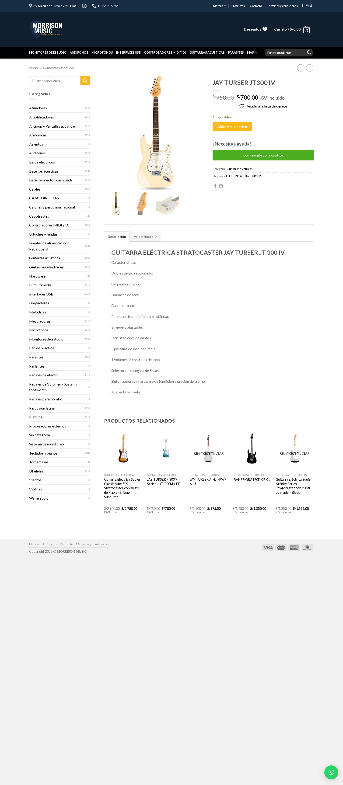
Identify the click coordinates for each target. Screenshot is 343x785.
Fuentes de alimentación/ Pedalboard (49, 246)
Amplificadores (41, 117)
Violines (35, 489)
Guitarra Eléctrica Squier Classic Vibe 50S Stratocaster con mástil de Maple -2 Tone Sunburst (122, 488)
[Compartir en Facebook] (215, 186)
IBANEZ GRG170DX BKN (251, 480)
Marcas (218, 6)
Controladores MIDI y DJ (165, 52)
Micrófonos (102, 52)
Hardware (37, 276)
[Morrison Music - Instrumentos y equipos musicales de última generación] (99, 29)
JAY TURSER (253, 176)
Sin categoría (39, 435)
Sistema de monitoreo (46, 444)
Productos (238, 6)
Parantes (236, 52)
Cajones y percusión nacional (52, 207)
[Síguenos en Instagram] (307, 5)
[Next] (313, 476)
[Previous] (104, 476)
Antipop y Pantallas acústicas (52, 126)
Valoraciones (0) (145, 237)
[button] (331, 772)
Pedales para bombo (45, 399)
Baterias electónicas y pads (51, 180)
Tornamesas (39, 462)
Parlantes (36, 366)
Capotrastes (39, 216)
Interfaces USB (128, 52)
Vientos (35, 480)
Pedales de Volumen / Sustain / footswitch (53, 387)
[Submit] (309, 53)
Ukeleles (36, 471)
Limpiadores (39, 303)
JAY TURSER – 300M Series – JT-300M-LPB (163, 481)
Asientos (36, 144)
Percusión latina (42, 408)
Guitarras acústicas (207, 52)
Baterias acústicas (43, 171)
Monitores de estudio (47, 52)
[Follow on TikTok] (311, 5)
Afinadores (38, 108)
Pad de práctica (41, 348)
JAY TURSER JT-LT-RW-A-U (208, 481)
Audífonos (79, 52)
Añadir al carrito (232, 126)
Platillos (35, 417)
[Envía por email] (221, 186)
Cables (34, 189)
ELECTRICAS (234, 176)
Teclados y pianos (43, 453)
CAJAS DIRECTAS (44, 198)
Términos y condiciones (282, 6)
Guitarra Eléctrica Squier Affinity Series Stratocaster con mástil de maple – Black (294, 485)
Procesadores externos (47, 426)
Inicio (33, 68)
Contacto (256, 6)
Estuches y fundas (43, 234)
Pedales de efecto (43, 375)
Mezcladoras (39, 321)
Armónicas (37, 135)
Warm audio (39, 498)
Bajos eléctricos (42, 162)
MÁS (250, 52)
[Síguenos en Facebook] (302, 5)
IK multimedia (40, 285)
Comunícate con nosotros (263, 155)
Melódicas (37, 312)
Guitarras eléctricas (59, 68)
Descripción (117, 237)
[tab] (117, 236)
